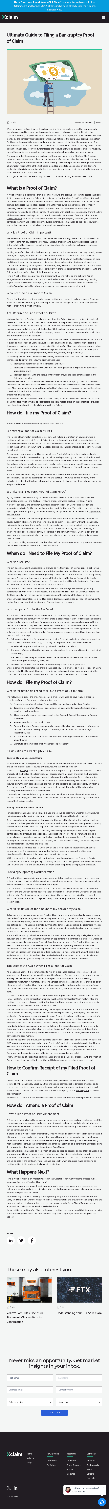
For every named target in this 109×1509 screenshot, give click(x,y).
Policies (70, 1469)
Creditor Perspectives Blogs (82, 122)
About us (91, 1460)
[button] (103, 17)
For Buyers (52, 1460)
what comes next (44, 1200)
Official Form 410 (86, 198)
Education (71, 1460)
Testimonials (93, 1465)
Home (29, 1453)
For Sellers (51, 1465)
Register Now (54, 10)
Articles (98, 122)
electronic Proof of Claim (63, 505)
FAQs (29, 1462)
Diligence (71, 1474)
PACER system (82, 1090)
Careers (90, 1474)
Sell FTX (30, 1458)
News (89, 1469)
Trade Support (74, 1465)
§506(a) (24, 770)
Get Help (91, 1478)
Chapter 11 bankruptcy (41, 129)
